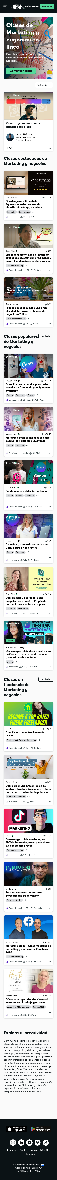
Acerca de (11, 1150)
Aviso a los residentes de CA (28, 1168)
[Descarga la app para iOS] (16, 1129)
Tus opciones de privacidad (26, 1164)
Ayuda (33, 1150)
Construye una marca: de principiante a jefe (23, 125)
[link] (28, 195)
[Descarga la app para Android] (40, 1129)
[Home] (19, 6)
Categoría (42, 85)
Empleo (23, 1150)
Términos (30, 1154)
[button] (5, 6)
